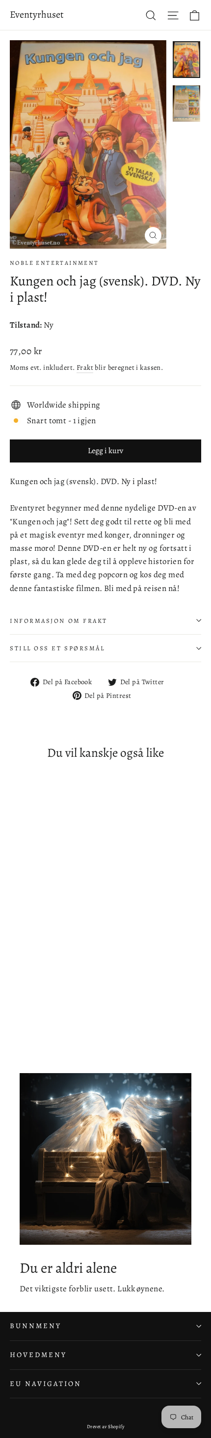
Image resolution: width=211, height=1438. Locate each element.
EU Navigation (45, 1383)
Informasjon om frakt (58, 620)
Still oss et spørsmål (57, 648)
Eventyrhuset (37, 14)
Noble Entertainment (54, 263)
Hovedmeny (38, 1355)
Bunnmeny (35, 1326)
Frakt (85, 367)
